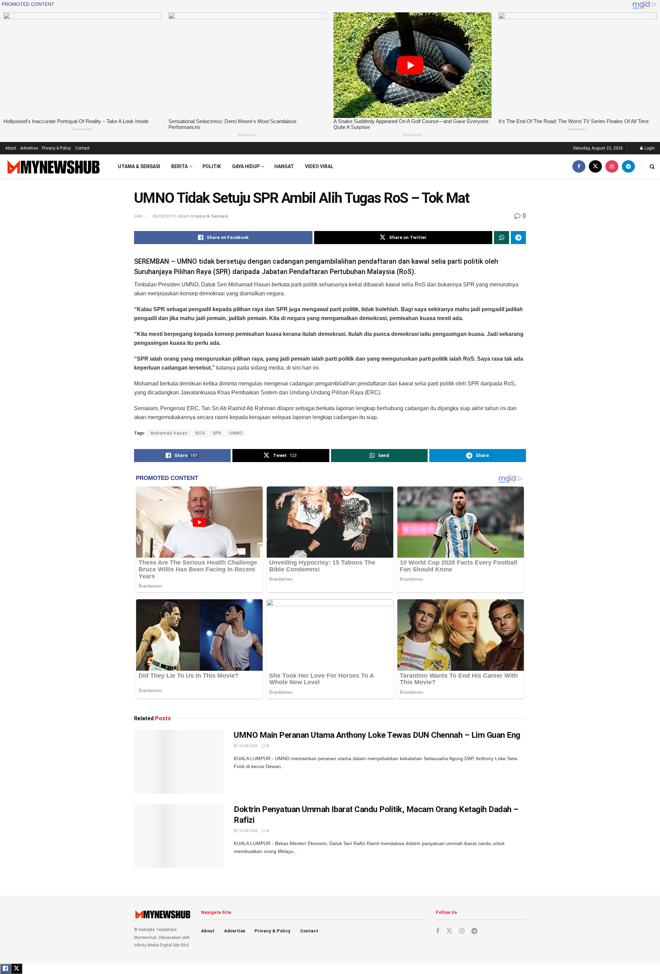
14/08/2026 (247, 746)
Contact (82, 148)
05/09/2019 (164, 216)
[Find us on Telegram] (628, 166)
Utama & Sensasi (139, 166)
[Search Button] (652, 166)
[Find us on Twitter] (595, 166)
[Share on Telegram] (518, 237)
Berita (179, 166)
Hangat (284, 166)
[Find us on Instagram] (611, 166)
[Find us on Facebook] (578, 166)
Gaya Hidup (246, 166)
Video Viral (319, 166)
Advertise (29, 148)
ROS (200, 433)
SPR (217, 433)
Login (649, 148)
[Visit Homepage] (52, 166)
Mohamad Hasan (169, 433)
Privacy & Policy (56, 148)
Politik (211, 166)
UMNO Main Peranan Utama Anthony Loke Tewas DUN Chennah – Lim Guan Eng (377, 735)
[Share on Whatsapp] (501, 237)
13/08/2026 (247, 831)
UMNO (236, 433)
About (10, 148)
